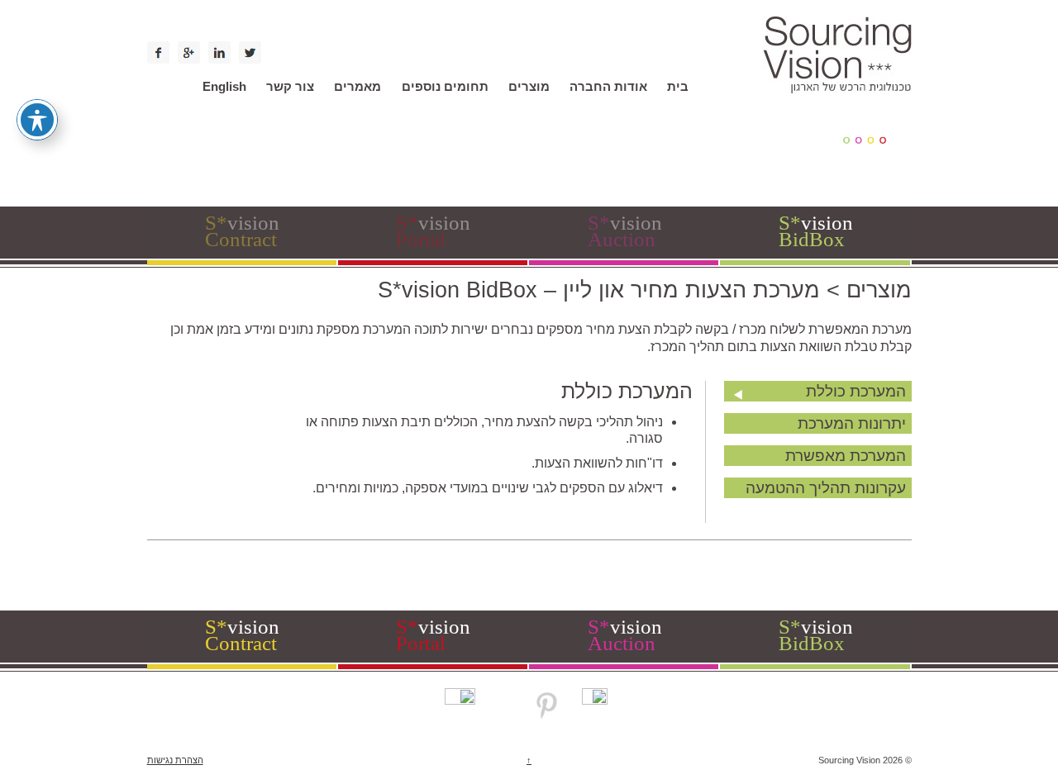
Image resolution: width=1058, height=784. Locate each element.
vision (242, 231)
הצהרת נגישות (175, 760)
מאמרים (357, 86)
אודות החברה (608, 86)
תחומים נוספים (445, 86)
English (224, 86)
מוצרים (529, 86)
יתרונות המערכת (852, 423)
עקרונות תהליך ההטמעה (826, 488)
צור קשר (290, 86)
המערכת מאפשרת (845, 455)
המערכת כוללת (856, 391)
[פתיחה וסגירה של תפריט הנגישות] (37, 120)
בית (678, 86)
